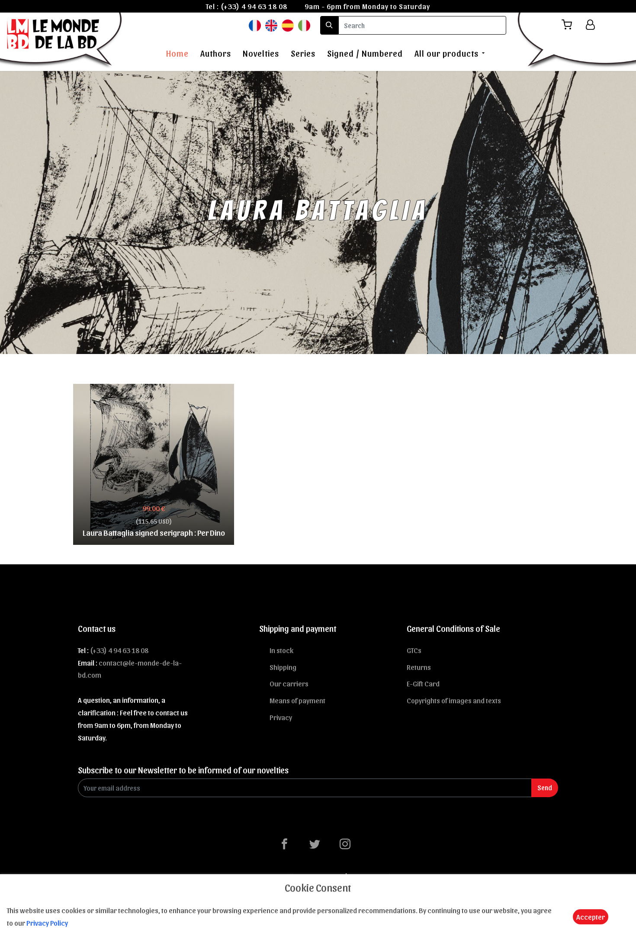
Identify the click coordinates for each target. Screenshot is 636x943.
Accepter (590, 916)
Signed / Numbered (365, 53)
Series (303, 53)
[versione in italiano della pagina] (304, 25)
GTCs (414, 650)
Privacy (281, 717)
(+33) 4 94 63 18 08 (254, 6)
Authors (215, 53)
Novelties (261, 53)
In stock (281, 650)
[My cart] (570, 25)
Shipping (283, 667)
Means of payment (297, 700)
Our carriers (289, 683)
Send (544, 787)
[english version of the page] (271, 25)
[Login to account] (590, 25)
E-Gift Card (423, 683)
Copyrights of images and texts (454, 700)
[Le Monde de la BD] (62, 40)
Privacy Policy (47, 922)
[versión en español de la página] (288, 25)
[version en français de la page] (255, 25)
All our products (446, 53)
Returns (419, 667)
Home (177, 53)
